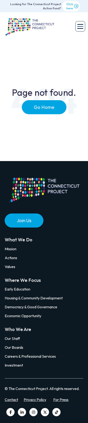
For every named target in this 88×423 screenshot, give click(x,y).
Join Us (24, 220)
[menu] (80, 26)
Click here (69, 6)
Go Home (44, 107)
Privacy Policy (35, 399)
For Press (61, 399)
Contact (11, 399)
